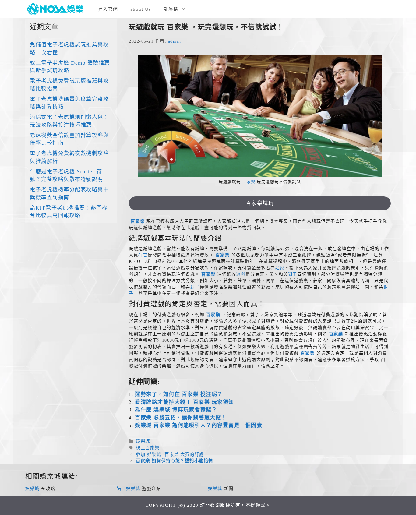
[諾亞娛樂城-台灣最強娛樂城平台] (57, 9)
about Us (140, 9)
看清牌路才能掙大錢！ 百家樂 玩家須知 (184, 402)
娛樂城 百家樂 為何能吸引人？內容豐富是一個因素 (198, 425)
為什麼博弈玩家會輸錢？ (176, 410)
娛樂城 (143, 441)
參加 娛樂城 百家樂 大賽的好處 (170, 454)
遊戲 (240, 274)
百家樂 (249, 181)
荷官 (143, 255)
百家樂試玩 (260, 203)
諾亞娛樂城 (128, 488)
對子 (293, 274)
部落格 (170, 9)
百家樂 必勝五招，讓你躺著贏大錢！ (181, 418)
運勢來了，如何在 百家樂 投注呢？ (179, 394)
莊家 (280, 268)
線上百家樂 (148, 447)
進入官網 (108, 9)
